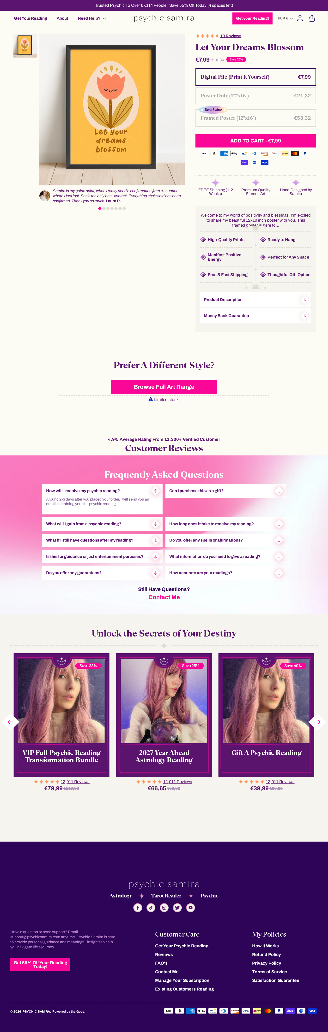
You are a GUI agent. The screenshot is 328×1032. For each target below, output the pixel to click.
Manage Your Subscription (182, 980)
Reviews (164, 954)
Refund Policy (266, 954)
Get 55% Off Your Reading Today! (40, 964)
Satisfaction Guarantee (275, 980)
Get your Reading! (252, 18)
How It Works (265, 946)
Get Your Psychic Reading (181, 946)
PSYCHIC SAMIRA (36, 1011)
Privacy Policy (266, 963)
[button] (90, 18)
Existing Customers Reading (184, 989)
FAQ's (161, 963)
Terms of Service (269, 972)
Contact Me (164, 597)
